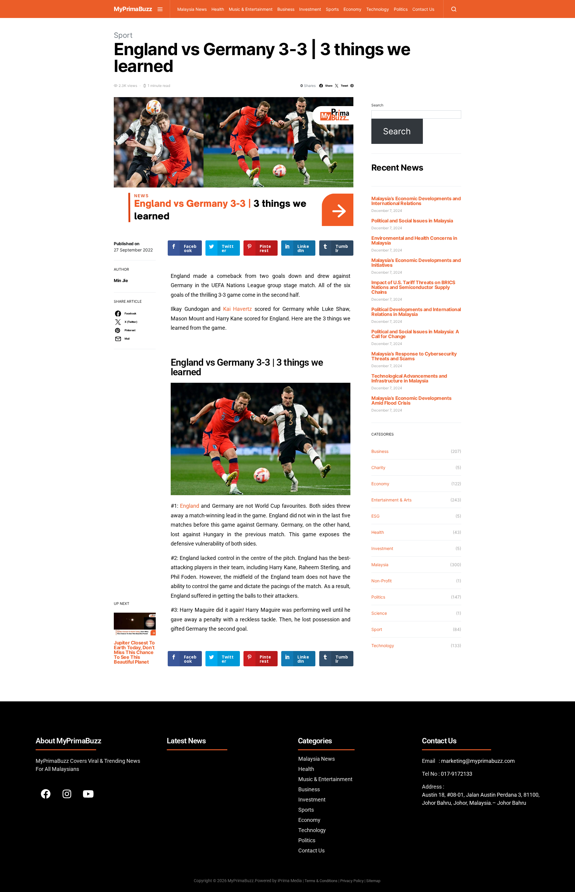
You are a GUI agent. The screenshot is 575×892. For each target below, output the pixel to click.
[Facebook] (45, 794)
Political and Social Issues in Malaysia (412, 221)
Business (285, 9)
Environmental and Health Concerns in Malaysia (414, 240)
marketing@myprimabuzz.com (478, 761)
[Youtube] (88, 794)
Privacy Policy (352, 881)
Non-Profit (381, 580)
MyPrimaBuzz (133, 9)
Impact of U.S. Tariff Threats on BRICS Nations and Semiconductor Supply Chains (413, 287)
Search (377, 105)
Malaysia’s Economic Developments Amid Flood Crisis (411, 400)
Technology (377, 9)
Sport (123, 35)
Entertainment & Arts (391, 499)
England (189, 506)
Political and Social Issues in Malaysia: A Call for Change (415, 334)
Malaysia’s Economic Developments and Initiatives (416, 262)
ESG (375, 516)
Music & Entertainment (251, 9)
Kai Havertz (239, 309)
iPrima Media (290, 880)
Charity (378, 467)
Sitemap (373, 881)
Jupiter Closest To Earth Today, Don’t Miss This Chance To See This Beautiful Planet (134, 652)
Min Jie (121, 280)
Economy (352, 9)
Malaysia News (192, 9)
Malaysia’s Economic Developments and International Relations (416, 200)
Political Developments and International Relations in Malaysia (416, 311)
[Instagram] (67, 794)
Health (217, 9)
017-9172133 (456, 774)
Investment (310, 9)
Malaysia (379, 564)
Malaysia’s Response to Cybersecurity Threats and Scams (414, 356)
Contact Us (423, 9)
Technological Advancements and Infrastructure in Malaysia (409, 378)
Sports (332, 9)
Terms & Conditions (321, 881)
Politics (401, 9)
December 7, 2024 (386, 210)
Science (379, 613)
